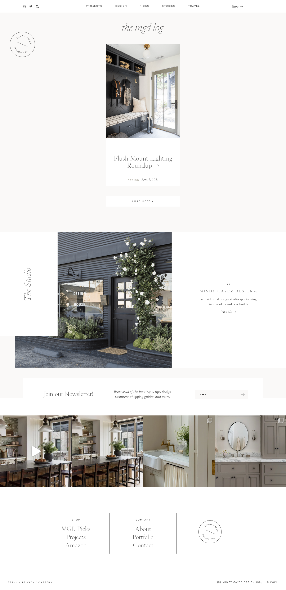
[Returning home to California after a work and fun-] (179, 451)
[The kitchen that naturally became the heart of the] (107, 451)
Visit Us (226, 312)
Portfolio (143, 537)
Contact (143, 545)
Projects (76, 537)
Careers (45, 582)
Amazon (76, 545)
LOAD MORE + (143, 201)
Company (143, 520)
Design (133, 180)
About (143, 529)
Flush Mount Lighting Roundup (143, 162)
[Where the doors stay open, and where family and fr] (36, 451)
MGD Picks (76, 529)
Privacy (28, 582)
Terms (13, 582)
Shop (235, 6)
